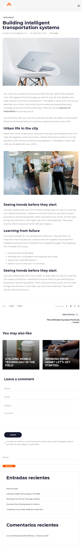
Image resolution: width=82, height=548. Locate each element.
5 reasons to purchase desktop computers (24, 509)
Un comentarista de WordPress (20, 536)
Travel (20, 306)
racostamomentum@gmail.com (15, 33)
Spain (12, 306)
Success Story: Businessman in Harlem (23, 504)
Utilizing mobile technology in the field (23, 494)
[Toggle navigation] (67, 6)
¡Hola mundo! (12, 489)
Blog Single (8, 17)
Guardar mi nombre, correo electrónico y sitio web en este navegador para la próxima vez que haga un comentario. (39, 442)
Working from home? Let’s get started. (23, 499)
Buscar (6, 457)
